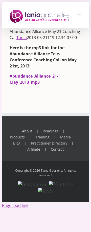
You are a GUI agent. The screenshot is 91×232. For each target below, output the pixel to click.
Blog (16, 143)
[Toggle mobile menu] (79, 12)
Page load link (15, 205)
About (27, 131)
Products (17, 137)
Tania (21, 37)
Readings (50, 131)
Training (42, 137)
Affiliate (33, 149)
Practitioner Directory (49, 143)
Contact (57, 149)
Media (65, 137)
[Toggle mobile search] (79, 17)
